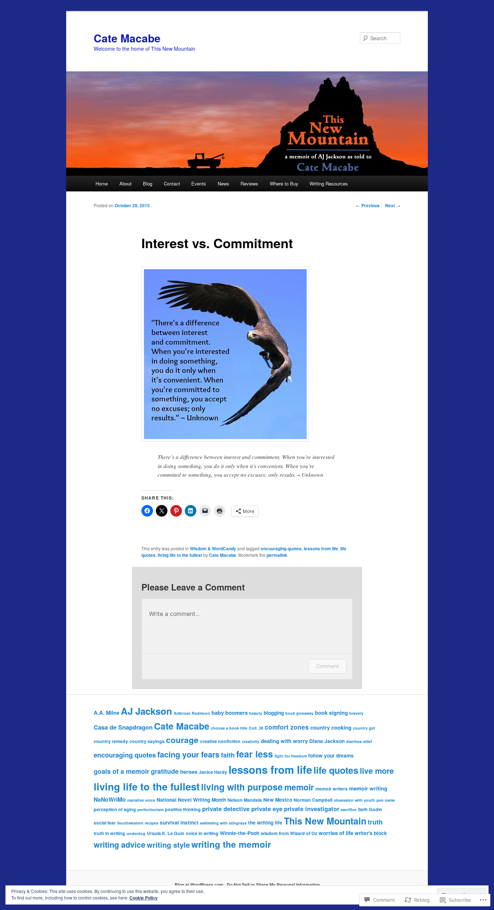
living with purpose (242, 786)
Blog (147, 183)
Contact (172, 183)
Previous (368, 205)
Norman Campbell (313, 800)
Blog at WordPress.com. (200, 884)
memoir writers (331, 788)
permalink (277, 555)
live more (377, 770)
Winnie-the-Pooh (239, 833)
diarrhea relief (359, 741)
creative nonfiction (220, 741)
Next (392, 205)
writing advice (119, 844)
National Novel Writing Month (191, 799)
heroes (188, 772)
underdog (136, 833)
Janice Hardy (213, 772)
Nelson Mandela (244, 800)
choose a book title (229, 728)
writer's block (371, 833)
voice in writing (202, 833)
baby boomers (230, 713)
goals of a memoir (121, 771)
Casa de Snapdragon (123, 727)
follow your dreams (331, 755)
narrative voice (141, 800)
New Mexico (277, 799)
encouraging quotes (281, 548)
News (223, 183)
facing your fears (188, 754)
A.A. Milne (106, 713)
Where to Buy (284, 183)
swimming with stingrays (223, 823)
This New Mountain (325, 820)
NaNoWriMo (110, 799)
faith (228, 754)
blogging (274, 712)
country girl (364, 728)
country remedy (111, 741)
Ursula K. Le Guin (165, 833)
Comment (327, 666)
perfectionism (150, 809)
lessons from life (321, 548)
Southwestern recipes (137, 823)
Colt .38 (256, 728)
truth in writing (109, 833)
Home (101, 183)
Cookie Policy (143, 897)
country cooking (331, 727)
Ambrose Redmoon (192, 713)
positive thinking (183, 809)
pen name (385, 800)
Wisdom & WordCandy (213, 548)
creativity (250, 741)
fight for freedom (290, 756)
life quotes (336, 770)
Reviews (249, 183)
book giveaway (299, 713)
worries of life (336, 833)
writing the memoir (231, 844)
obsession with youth (354, 800)
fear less (254, 753)
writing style (168, 844)
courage (182, 740)
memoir (299, 787)
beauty (255, 713)
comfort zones (287, 727)
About (125, 183)
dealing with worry (284, 741)
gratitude (165, 771)
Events (198, 183)
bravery (356, 713)
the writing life (265, 822)
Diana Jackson (327, 741)
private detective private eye (242, 808)
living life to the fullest (180, 555)
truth (375, 821)
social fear (105, 822)
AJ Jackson (146, 711)
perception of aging (115, 809)
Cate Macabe (127, 38)
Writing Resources (329, 183)
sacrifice (349, 809)
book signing (331, 713)
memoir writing (368, 788)
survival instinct (179, 822)
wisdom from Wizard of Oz (289, 833)
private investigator (311, 808)
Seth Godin (370, 809)
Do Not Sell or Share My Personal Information (273, 884)
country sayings (147, 741)
